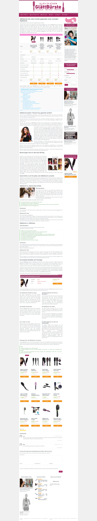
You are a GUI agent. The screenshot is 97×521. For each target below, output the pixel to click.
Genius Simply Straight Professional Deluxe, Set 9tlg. (34, 419)
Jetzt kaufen (71, 176)
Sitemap (60, 518)
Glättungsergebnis (26, 93)
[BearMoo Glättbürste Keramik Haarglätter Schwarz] (42, 39)
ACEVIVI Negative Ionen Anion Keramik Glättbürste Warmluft (58, 46)
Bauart (66, 80)
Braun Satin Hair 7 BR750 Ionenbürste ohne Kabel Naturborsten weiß (24, 419)
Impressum (51, 518)
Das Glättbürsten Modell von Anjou (29, 102)
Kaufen (33, 83)
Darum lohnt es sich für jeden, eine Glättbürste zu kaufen (31, 91)
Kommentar (22, 454)
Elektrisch (39, 281)
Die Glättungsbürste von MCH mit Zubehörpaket (32, 107)
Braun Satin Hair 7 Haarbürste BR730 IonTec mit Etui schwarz (57, 419)
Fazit (22, 110)
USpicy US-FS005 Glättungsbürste (23, 394)
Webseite (51, 463)
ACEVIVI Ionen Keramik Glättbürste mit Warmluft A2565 (56, 394)
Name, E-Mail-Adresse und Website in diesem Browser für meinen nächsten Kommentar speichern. (39, 468)
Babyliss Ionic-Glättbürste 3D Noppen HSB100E (46, 419)
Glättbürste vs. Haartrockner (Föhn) (27, 92)
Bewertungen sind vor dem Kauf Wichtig (28, 90)
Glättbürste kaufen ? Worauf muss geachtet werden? (32, 89)
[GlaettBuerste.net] (48, 7)
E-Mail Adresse (37, 463)
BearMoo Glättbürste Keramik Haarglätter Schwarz (42, 46)
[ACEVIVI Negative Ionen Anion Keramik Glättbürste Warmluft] (58, 39)
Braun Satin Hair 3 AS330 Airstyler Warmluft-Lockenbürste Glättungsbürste (46, 394)
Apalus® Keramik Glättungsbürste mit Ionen (33, 46)
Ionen (42, 281)
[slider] (66, 69)
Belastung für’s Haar (26, 95)
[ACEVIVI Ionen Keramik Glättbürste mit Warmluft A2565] (57, 386)
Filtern (66, 84)
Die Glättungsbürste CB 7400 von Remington (31, 103)
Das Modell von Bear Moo (27, 104)
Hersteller (67, 75)
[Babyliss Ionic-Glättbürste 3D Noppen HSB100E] (46, 410)
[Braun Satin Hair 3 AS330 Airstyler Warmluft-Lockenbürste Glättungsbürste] (46, 386)
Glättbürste (39, 283)
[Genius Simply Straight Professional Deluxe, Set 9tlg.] (35, 410)
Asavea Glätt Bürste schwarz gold (50, 46)
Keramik (44, 281)
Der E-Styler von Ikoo (27, 106)
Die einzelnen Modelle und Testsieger (28, 101)
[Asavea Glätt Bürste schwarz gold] (50, 39)
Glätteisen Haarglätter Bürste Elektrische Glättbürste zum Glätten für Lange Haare (35, 394)
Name (21, 463)
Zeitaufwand (25, 94)
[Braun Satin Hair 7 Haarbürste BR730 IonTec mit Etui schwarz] (57, 410)
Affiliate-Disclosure (74, 518)
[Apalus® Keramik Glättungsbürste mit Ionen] (33, 38)
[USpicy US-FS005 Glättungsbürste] (24, 386)
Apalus (38, 279)
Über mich (63, 518)
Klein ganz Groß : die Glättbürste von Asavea (31, 109)
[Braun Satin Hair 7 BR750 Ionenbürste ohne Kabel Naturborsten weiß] (24, 410)
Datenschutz (56, 518)
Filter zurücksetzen (73, 84)
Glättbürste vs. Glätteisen (25, 96)
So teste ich (68, 518)
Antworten (60, 440)
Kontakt (51, 519)
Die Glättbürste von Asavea (28, 105)
